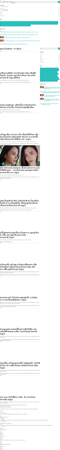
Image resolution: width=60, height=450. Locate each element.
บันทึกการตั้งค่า (2, 428)
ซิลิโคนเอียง (13, 143)
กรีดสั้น (41, 70)
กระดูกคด (52, 68)
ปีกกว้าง (11, 82)
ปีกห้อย (34, 339)
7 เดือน (1, 373)
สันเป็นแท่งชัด (29, 143)
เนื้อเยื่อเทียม (26, 82)
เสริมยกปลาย (4, 374)
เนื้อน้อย (21, 111)
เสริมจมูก (29, 82)
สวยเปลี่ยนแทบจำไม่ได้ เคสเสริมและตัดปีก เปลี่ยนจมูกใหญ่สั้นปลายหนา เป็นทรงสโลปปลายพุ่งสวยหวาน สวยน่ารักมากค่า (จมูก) (52, 88)
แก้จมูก (10, 144)
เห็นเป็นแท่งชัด (35, 274)
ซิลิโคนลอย (5, 274)
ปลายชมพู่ (15, 373)
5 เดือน (4, 143)
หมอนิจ (36, 143)
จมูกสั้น (5, 339)
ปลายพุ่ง (15, 274)
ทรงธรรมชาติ (12, 373)
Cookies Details (3, 421)
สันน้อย (11, 111)
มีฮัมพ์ (7, 111)
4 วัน (3, 305)
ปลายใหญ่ (9, 82)
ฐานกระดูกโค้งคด (16, 339)
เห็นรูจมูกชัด (7, 144)
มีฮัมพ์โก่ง (34, 305)
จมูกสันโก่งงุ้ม (12, 305)
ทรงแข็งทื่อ (10, 274)
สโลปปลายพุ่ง (20, 82)
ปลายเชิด (20, 373)
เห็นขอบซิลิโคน (3, 144)
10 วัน (1, 143)
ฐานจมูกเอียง (20, 339)
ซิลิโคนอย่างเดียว (8, 339)
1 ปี (0, 305)
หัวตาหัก (19, 111)
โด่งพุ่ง (29, 111)
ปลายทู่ (13, 274)
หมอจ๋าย (23, 82)
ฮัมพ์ (7, 306)
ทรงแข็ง (41, 73)
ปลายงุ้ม (48, 73)
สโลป (19, 274)
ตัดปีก (7, 82)
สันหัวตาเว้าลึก (17, 82)
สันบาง (26, 143)
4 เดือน (49, 68)
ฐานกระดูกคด (16, 305)
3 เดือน (1, 339)
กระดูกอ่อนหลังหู (8, 305)
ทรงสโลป (16, 143)
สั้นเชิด (47, 77)
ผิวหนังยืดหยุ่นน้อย (30, 373)
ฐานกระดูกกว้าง (4, 82)
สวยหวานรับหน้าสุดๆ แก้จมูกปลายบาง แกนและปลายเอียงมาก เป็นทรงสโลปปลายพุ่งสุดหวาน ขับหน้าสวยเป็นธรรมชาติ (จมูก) (51, 100)
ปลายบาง (19, 143)
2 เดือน (2, 143)
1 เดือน (2, 305)
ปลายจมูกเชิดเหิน (24, 339)
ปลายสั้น (3, 111)
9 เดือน (1, 82)
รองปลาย (13, 82)
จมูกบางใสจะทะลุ (9, 143)
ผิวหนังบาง (29, 305)
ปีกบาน (27, 305)
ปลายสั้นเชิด (21, 143)
